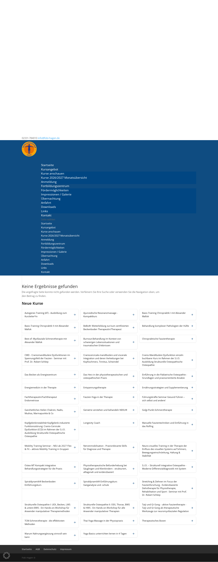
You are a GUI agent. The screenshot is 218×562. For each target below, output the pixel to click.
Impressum (65, 549)
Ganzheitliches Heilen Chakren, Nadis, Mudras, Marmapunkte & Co (44, 411)
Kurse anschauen (52, 173)
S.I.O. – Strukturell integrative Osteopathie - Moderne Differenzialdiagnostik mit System (164, 467)
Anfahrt (46, 203)
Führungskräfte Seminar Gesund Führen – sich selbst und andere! (163, 398)
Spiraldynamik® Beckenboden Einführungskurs (40, 483)
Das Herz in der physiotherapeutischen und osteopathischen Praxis (105, 376)
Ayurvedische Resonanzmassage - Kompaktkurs (100, 314)
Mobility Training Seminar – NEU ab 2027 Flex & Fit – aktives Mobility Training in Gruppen (48, 447)
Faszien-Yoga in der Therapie (98, 396)
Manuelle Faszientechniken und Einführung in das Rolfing (165, 424)
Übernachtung (50, 198)
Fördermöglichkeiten (55, 190)
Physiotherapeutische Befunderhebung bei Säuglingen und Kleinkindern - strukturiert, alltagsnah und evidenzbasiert (105, 468)
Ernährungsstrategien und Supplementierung (165, 387)
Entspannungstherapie (94, 387)
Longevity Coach (91, 422)
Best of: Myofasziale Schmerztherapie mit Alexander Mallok (46, 340)
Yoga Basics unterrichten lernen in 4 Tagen (105, 533)
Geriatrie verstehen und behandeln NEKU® (105, 409)
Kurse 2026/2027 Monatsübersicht (64, 178)
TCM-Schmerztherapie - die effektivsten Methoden (45, 522)
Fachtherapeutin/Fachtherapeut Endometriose (41, 398)
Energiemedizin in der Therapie (40, 387)
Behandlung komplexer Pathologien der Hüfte (165, 325)
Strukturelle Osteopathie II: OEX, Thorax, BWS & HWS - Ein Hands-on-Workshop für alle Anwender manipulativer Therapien (106, 508)
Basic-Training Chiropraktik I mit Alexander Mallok (164, 314)
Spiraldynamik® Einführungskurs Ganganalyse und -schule (100, 483)
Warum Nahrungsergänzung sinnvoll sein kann (46, 535)
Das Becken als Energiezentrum (41, 374)
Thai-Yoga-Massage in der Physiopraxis (103, 520)
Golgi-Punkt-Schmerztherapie (157, 409)
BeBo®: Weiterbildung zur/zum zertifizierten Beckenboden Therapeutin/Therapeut (106, 327)
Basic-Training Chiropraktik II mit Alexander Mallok (47, 327)
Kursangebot (48, 227)
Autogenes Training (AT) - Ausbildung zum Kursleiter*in (46, 314)
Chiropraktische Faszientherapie (158, 338)
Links (44, 211)
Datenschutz (50, 549)
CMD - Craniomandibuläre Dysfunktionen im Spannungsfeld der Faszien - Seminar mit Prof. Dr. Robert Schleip (47, 358)
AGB (38, 549)
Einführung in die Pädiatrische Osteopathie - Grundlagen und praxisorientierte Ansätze (164, 376)
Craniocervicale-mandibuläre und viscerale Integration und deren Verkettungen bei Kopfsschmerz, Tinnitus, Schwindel (105, 358)
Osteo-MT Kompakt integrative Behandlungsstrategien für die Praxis (43, 467)
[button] (6, 555)
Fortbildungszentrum (53, 243)
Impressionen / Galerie (56, 194)
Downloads (48, 207)
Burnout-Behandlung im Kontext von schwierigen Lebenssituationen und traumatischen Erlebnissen (102, 342)
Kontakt (45, 272)
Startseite (46, 223)
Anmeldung (49, 182)
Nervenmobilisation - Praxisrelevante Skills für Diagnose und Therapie (105, 447)
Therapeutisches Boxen (154, 520)
